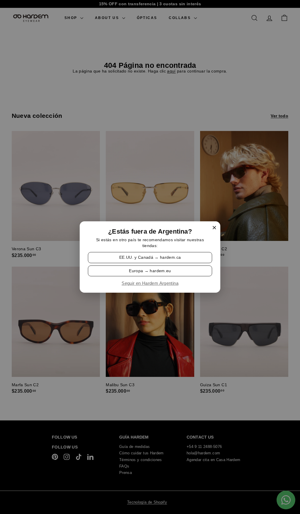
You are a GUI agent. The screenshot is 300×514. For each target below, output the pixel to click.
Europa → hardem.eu (150, 270)
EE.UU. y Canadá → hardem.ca (150, 257)
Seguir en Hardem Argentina (150, 283)
